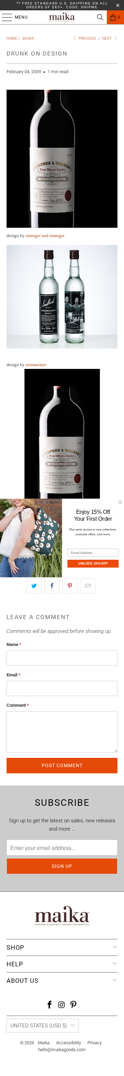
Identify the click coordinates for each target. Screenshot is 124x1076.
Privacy (94, 1042)
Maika (44, 1042)
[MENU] (3, 17)
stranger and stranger (45, 235)
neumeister (36, 364)
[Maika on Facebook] (49, 1005)
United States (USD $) (38, 1026)
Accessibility (68, 1042)
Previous (87, 38)
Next (107, 38)
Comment (18, 705)
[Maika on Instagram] (61, 1005)
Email (13, 674)
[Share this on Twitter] (34, 586)
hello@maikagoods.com (62, 1049)
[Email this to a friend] (88, 586)
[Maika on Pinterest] (74, 1005)
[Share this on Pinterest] (70, 586)
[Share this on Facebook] (51, 586)
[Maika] (62, 17)
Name (14, 644)
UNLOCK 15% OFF (92, 563)
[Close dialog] (120, 502)
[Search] (100, 17)
